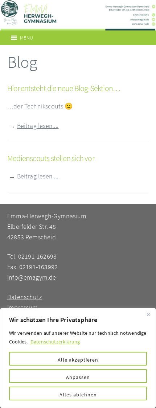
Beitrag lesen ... (38, 125)
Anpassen (78, 377)
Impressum (22, 307)
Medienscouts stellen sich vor (50, 158)
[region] (78, 358)
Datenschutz (24, 297)
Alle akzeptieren (78, 360)
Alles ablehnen (78, 394)
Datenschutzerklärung (55, 341)
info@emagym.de (31, 277)
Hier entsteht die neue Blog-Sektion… (63, 88)
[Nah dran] (148, 314)
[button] (26, 37)
